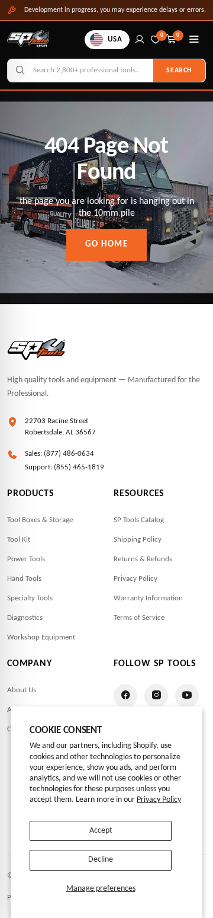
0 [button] (178, 35)
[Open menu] (194, 40)
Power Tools (26, 559)
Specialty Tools (30, 598)
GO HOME (106, 244)
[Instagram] (156, 696)
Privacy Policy (159, 799)
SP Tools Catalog (139, 520)
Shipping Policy (138, 539)
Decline (100, 859)
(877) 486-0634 (69, 454)
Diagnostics (25, 618)
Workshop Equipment (41, 637)
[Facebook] (125, 696)
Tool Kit (18, 539)
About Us (21, 690)
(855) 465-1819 (79, 467)
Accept (100, 830)
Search (179, 70)
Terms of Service (139, 618)
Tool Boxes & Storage (40, 520)
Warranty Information (148, 598)
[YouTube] (187, 696)
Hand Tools (24, 579)
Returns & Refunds (143, 559)
